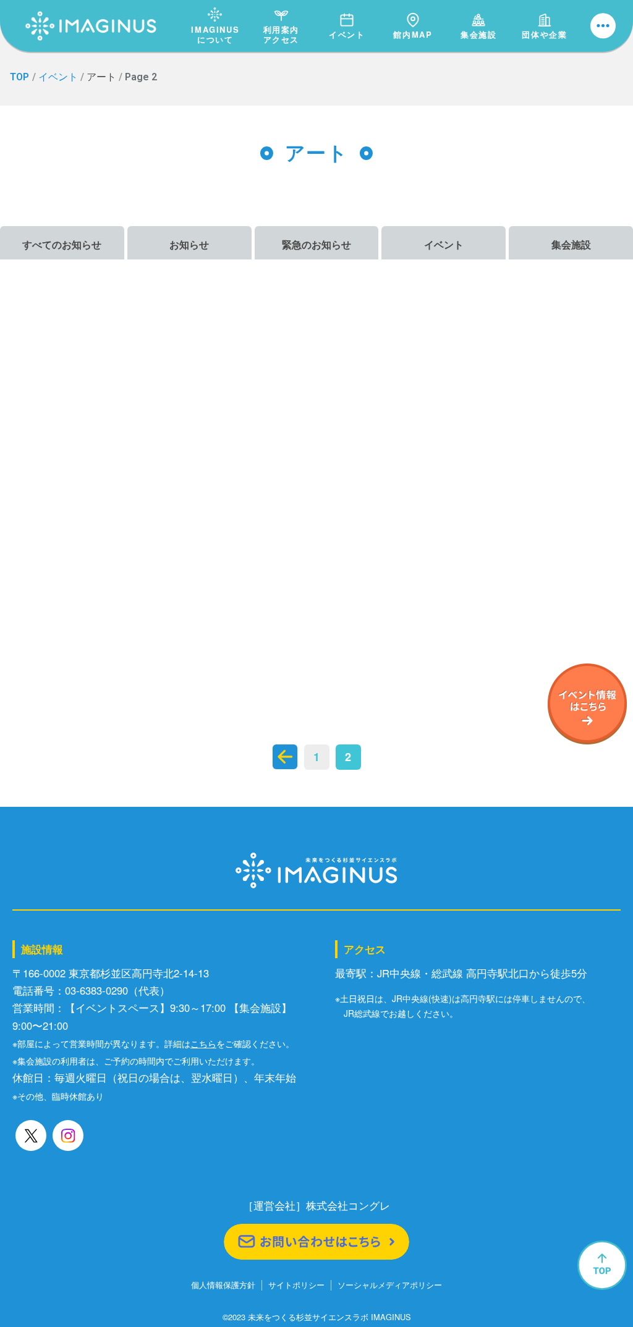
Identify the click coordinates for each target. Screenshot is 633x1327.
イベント (347, 34)
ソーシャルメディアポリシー (390, 1285)
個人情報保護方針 (223, 1285)
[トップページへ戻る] (91, 13)
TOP (19, 77)
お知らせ (189, 244)
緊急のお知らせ (316, 244)
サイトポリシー (296, 1285)
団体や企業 (544, 34)
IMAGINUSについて (215, 34)
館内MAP (412, 34)
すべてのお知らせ (61, 244)
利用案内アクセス (281, 34)
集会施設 (478, 34)
